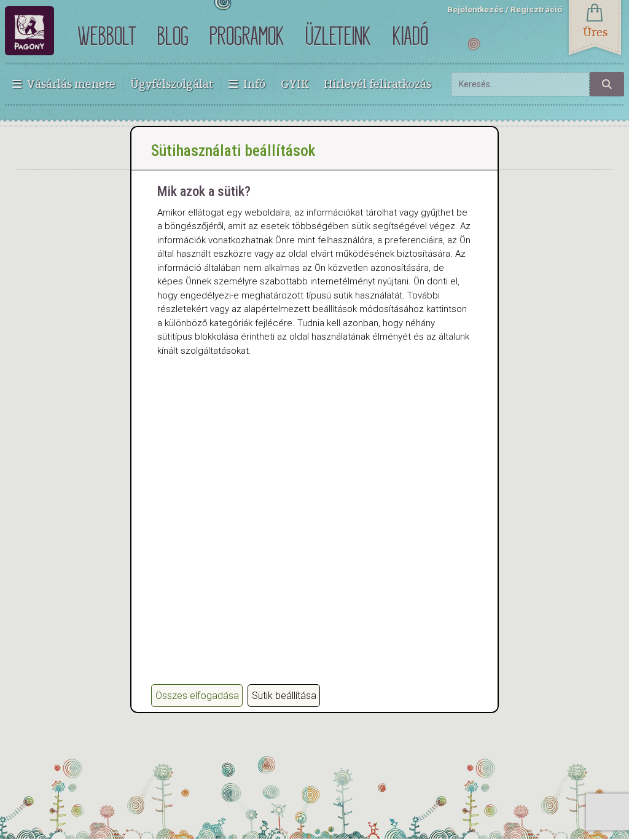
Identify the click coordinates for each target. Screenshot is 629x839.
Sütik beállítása (284, 695)
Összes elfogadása (197, 695)
